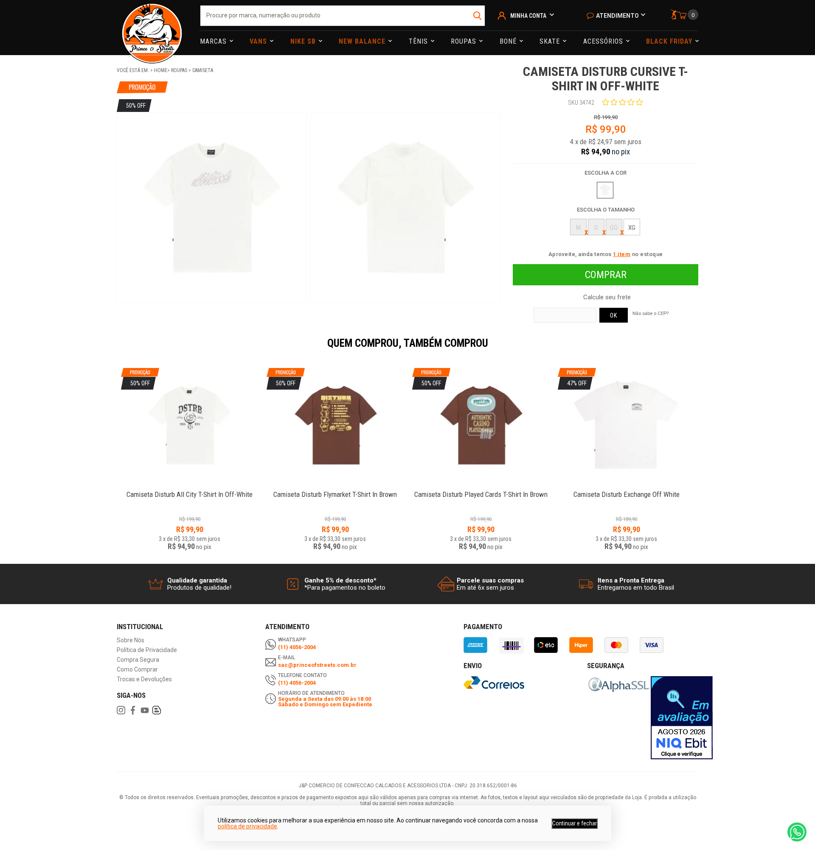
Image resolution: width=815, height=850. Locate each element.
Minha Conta (528, 15)
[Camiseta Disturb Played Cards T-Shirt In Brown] (480, 490)
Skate (551, 41)
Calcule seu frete (607, 297)
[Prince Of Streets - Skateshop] (152, 27)
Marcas (214, 41)
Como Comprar (137, 669)
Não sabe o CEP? (650, 313)
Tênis (419, 41)
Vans (259, 41)
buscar (477, 15)
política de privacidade (247, 826)
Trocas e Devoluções (144, 679)
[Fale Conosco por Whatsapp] (797, 832)
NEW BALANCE (363, 41)
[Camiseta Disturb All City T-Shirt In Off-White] (189, 490)
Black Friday (670, 41)
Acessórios (604, 41)
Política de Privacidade (147, 650)
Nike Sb (304, 41)
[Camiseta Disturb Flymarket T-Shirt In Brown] (335, 490)
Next (702, 349)
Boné (509, 41)
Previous (112, 349)
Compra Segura (138, 660)
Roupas (464, 41)
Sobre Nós (130, 640)
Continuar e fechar (574, 823)
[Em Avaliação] (682, 717)
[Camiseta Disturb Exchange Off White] (626, 490)
